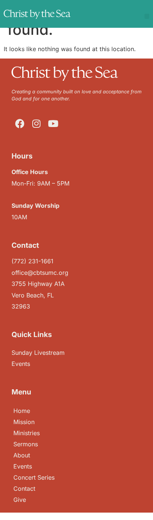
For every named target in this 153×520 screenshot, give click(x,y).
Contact (24, 488)
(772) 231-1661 (32, 261)
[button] (147, 16)
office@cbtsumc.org (40, 272)
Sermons (25, 444)
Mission (24, 422)
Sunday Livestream (38, 352)
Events (22, 466)
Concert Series (34, 477)
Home (21, 410)
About (21, 455)
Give (19, 499)
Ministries (26, 433)
